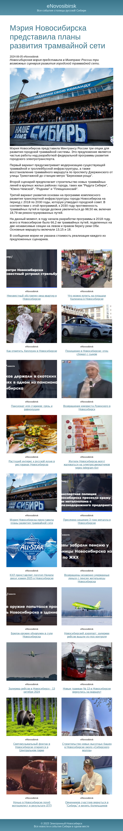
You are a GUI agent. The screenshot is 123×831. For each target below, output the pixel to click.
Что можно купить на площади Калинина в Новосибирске (87, 297)
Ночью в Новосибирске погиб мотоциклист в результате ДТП (32, 804)
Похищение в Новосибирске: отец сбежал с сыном (86, 352)
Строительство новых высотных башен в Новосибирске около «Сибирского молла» (87, 747)
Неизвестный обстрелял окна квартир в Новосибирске (32, 297)
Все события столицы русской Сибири (61, 10)
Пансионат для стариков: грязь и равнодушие (32, 408)
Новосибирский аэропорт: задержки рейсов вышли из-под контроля (86, 635)
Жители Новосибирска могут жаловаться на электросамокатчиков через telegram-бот (87, 464)
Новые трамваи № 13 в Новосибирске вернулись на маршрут (87, 690)
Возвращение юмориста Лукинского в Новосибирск (87, 408)
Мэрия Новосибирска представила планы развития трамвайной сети (32, 521)
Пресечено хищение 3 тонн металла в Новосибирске (87, 521)
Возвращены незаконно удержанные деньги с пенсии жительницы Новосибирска (86, 578)
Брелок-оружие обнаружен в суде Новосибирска (32, 635)
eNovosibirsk (61, 6)
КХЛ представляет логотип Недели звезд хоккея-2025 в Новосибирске (32, 577)
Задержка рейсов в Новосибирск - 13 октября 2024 (31, 690)
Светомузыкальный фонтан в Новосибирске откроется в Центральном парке (31, 747)
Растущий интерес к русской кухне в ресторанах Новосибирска (32, 463)
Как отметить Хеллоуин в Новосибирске (32, 351)
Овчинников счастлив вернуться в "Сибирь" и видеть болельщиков (86, 804)
